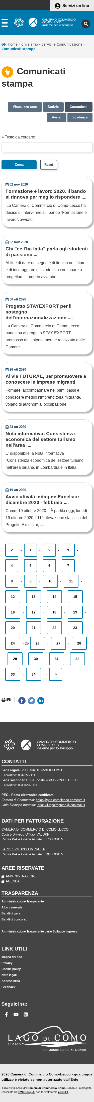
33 (13, 674)
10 (50, 581)
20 (13, 628)
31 (57, 659)
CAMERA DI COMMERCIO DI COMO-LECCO (35, 829)
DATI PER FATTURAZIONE (33, 821)
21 (34, 628)
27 (58, 643)
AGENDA (12, 881)
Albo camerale (12, 907)
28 (79, 643)
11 (71, 581)
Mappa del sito (12, 957)
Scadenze (79, 117)
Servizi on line (75, 6)
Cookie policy (11, 969)
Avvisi (56, 117)
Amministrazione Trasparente (23, 901)
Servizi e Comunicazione (62, 44)
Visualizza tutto (25, 107)
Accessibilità (11, 981)
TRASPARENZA (20, 893)
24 (13, 643)
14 (54, 597)
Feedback (9, 987)
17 (34, 612)
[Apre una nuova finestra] (22, 700)
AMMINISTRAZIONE (21, 876)
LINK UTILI (14, 949)
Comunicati (78, 107)
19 (75, 612)
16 (13, 612)
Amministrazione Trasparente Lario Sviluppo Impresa (39, 931)
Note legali (9, 975)
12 (13, 597)
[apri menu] (4, 24)
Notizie (53, 107)
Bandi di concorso (14, 919)
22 (54, 628)
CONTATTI (14, 761)
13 (34, 597)
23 (75, 628)
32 (77, 659)
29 (15, 659)
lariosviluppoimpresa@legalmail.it (61, 805)
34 (34, 674)
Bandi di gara (11, 913)
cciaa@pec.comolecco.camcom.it (60, 800)
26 (38, 643)
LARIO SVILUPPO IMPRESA (23, 849)
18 (54, 612)
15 (75, 597)
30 (36, 659)
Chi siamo (29, 44)
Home (13, 44)
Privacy (7, 963)
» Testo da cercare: (18, 137)
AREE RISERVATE (23, 868)
